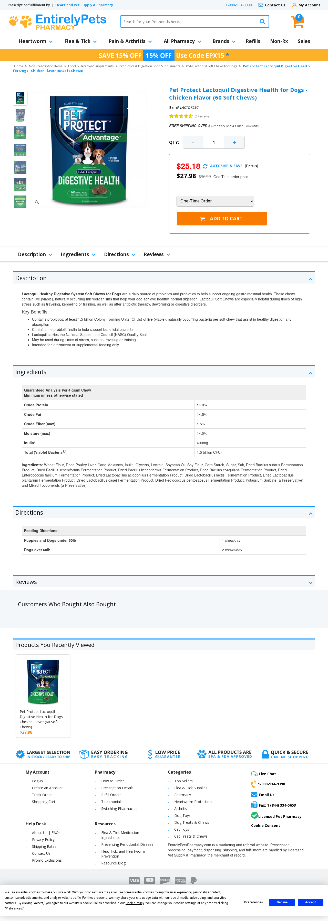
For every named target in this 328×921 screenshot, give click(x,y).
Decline (282, 902)
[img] (181, 116)
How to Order (112, 780)
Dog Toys (182, 815)
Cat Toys (181, 829)
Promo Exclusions (47, 860)
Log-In (37, 780)
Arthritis (180, 808)
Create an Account (47, 787)
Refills (253, 41)
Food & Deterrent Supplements (91, 66)
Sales (304, 41)
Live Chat (267, 773)
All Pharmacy (179, 41)
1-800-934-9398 (238, 5)
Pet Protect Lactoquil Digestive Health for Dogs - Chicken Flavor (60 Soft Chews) (42, 719)
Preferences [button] (14, 908)
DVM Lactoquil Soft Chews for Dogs (211, 66)
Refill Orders (111, 794)
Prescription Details (117, 787)
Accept (310, 902)
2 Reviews (202, 116)
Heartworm (32, 41)
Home (18, 66)
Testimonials (111, 801)
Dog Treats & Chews (191, 822)
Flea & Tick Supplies (190, 787)
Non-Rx (279, 41)
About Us (39, 832)
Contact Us (275, 5)
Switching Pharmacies (119, 808)
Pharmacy (182, 794)
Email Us (266, 794)
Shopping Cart (43, 801)
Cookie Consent (265, 825)
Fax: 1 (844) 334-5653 (277, 805)
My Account (309, 5)
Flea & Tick (77, 41)
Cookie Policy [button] (135, 903)
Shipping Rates (44, 846)
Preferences (253, 902)
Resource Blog (113, 863)
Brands (220, 41)
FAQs (56, 832)
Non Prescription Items (45, 66)
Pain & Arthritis (127, 41)
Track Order (42, 794)
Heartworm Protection (193, 801)
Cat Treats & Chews (191, 836)
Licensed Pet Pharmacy (280, 816)
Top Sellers (183, 780)
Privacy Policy (43, 839)
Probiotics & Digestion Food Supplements (149, 66)
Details (251, 165)
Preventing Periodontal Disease (127, 844)
